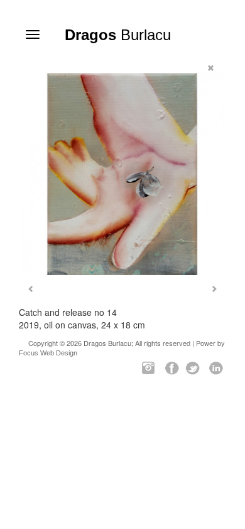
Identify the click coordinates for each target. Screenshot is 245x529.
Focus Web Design (48, 353)
